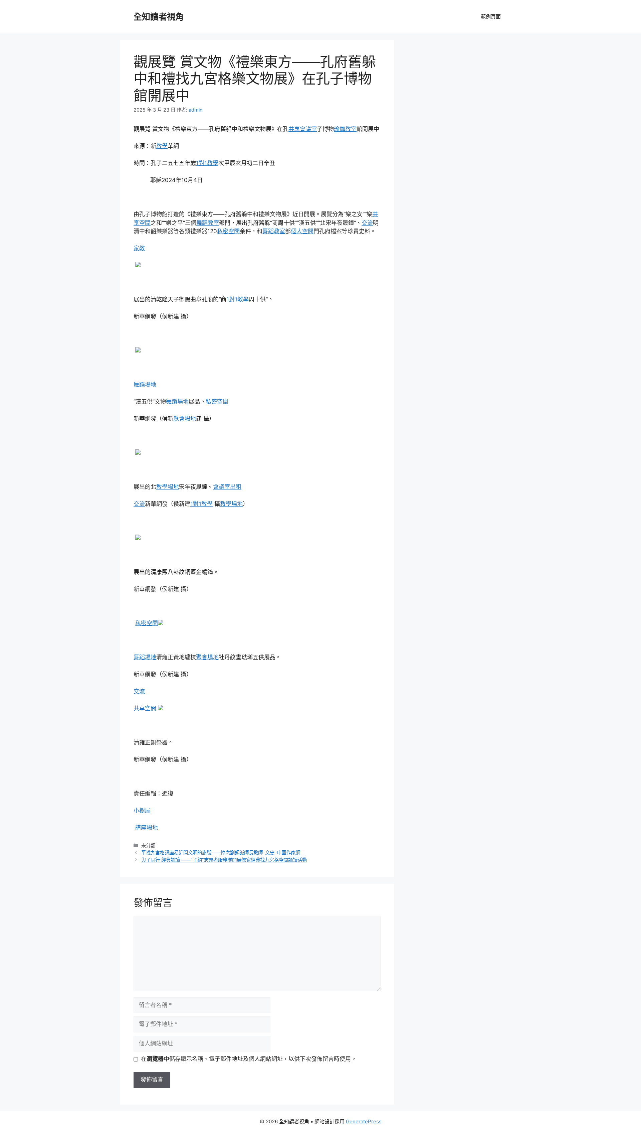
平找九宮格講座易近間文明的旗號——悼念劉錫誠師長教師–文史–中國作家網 (220, 852)
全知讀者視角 (159, 17)
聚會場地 (184, 418)
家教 (139, 248)
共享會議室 (302, 129)
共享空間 (145, 708)
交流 (367, 223)
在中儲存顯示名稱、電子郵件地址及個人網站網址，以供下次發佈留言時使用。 (249, 1058)
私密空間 (228, 231)
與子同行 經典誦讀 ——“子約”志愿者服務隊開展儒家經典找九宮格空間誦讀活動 (224, 860)
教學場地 (167, 486)
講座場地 (146, 827)
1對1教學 (207, 163)
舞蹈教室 (207, 223)
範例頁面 (491, 16)
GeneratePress (364, 1121)
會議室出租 (227, 486)
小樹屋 (142, 810)
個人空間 (302, 231)
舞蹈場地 (145, 384)
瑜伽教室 (345, 129)
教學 (162, 146)
